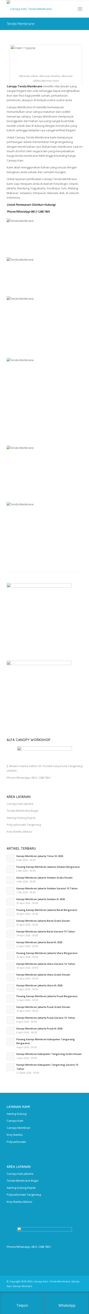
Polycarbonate (16, 1142)
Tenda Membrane (20, 24)
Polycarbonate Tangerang (24, 825)
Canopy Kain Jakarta (20, 804)
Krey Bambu (15, 1135)
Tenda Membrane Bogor (23, 811)
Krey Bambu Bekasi (19, 831)
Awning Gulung (16, 1114)
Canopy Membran (18, 1128)
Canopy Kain (15, 1121)
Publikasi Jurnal (17, 1254)
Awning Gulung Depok (21, 818)
